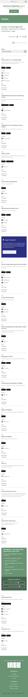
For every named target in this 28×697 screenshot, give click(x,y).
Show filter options (12, 36)
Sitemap (4, 693)
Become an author (14, 688)
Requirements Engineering (14, 6)
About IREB (14, 674)
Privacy (13, 693)
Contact (14, 678)
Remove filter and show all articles (20, 42)
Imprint (9, 693)
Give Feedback (14, 684)
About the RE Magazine (14, 676)
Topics (15, 11)
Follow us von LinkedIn (13, 582)
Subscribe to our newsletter (13, 586)
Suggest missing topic (9, 252)
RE (14, 1)
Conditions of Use (20, 693)
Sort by (2, 49)
